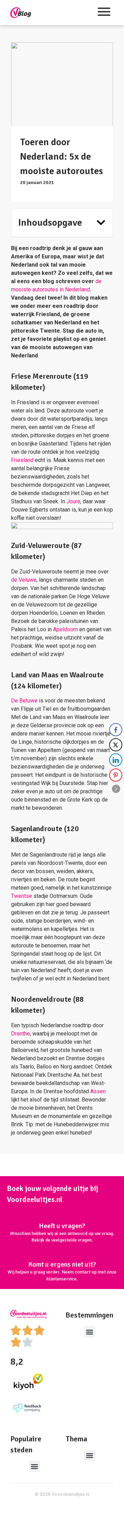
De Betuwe (24, 700)
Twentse (22, 896)
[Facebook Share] (115, 729)
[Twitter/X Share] (115, 744)
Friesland (22, 460)
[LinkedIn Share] (115, 759)
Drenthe (20, 1033)
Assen (98, 1091)
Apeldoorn (65, 629)
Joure (73, 501)
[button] (101, 222)
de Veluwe (24, 580)
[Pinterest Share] (115, 775)
